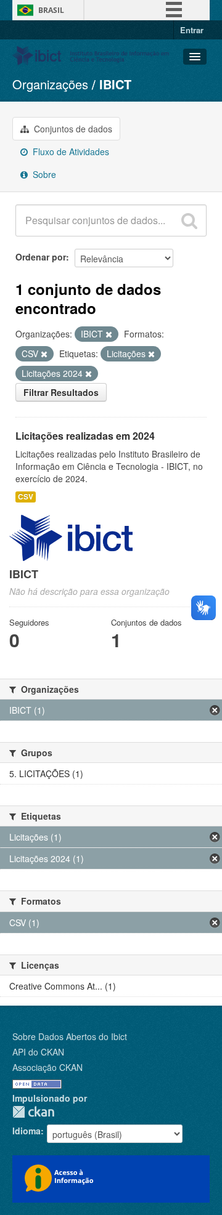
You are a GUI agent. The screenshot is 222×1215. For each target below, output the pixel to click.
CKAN (33, 1111)
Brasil (51, 10)
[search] (189, 220)
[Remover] (108, 334)
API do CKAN (38, 1052)
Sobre (43, 174)
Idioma (26, 1130)
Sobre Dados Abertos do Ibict (69, 1036)
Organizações (50, 84)
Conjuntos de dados (71, 129)
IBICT (115, 84)
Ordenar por (40, 257)
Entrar (192, 30)
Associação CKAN (47, 1067)
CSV (25, 496)
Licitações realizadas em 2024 (85, 436)
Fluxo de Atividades (69, 151)
